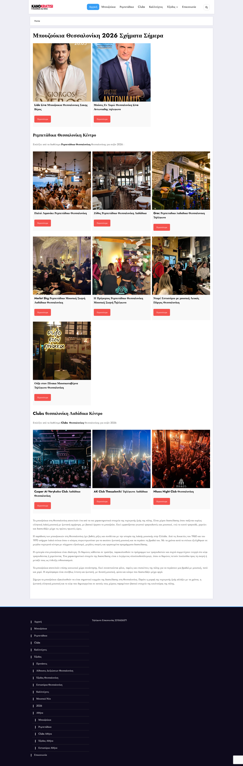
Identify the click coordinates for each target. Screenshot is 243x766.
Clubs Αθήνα (45, 734)
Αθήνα (39, 713)
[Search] (207, 7)
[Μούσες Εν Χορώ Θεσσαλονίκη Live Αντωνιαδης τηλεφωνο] (121, 72)
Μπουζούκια (108, 7)
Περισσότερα (42, 119)
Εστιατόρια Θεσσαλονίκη (49, 685)
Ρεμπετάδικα (127, 7)
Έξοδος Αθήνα (45, 741)
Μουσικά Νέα (43, 698)
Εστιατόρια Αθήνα (47, 748)
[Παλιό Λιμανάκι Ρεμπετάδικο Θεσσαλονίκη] (62, 180)
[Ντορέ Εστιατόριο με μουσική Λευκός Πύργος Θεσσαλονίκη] (181, 266)
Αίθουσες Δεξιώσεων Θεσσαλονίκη (54, 670)
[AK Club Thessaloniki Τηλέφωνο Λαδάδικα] (121, 459)
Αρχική (93, 7)
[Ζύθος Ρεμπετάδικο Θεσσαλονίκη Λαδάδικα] (121, 180)
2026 (39, 706)
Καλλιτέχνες (156, 7)
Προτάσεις (41, 663)
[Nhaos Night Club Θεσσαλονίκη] (181, 459)
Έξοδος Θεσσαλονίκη (47, 678)
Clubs (141, 7)
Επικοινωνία (189, 7)
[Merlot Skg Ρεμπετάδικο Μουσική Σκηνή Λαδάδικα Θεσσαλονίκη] (62, 266)
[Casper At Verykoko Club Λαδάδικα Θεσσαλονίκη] (62, 459)
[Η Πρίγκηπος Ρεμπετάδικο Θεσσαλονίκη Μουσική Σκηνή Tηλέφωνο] (121, 266)
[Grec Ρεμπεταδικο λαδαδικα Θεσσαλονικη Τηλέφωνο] (181, 180)
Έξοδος (171, 7)
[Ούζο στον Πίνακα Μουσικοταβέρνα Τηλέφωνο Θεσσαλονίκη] (62, 351)
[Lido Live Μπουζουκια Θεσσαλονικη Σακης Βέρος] (62, 72)
